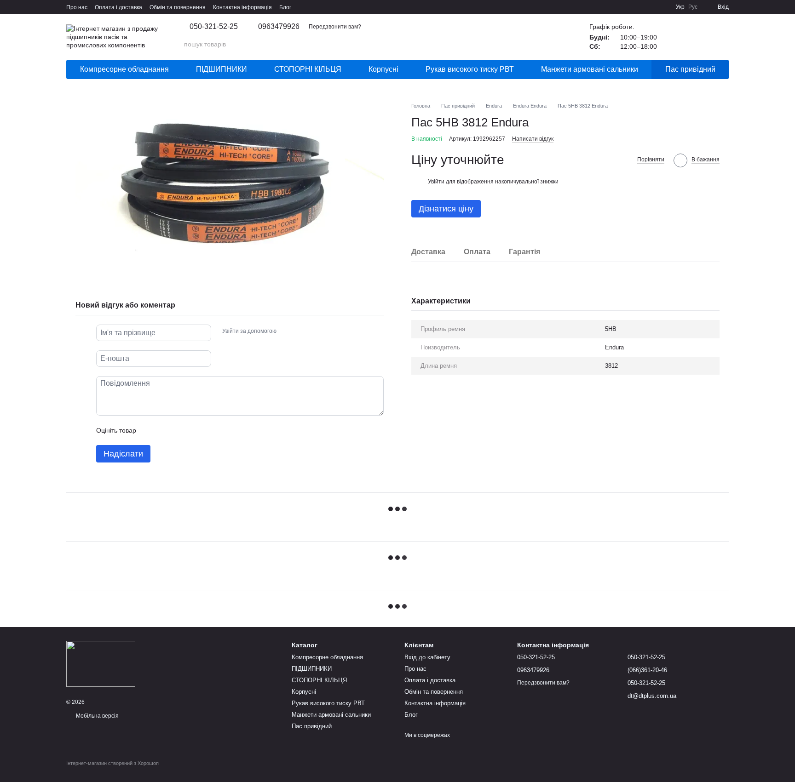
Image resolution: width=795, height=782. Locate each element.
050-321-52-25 (214, 26)
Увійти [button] (436, 181)
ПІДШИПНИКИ (221, 69)
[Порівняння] (697, 36)
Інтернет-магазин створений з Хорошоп (112, 763)
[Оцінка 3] (180, 430)
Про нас (76, 7)
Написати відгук (532, 139)
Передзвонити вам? (335, 26)
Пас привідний (690, 69)
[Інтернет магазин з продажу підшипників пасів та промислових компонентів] (100, 663)
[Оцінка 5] (210, 430)
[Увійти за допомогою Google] (301, 331)
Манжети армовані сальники (589, 69)
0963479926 (279, 26)
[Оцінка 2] (166, 430)
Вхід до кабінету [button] (427, 657)
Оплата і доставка (118, 7)
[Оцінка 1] (151, 430)
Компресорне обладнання (124, 69)
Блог (285, 7)
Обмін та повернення (178, 7)
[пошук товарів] (552, 44)
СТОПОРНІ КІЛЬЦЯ (307, 69)
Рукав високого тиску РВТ (470, 69)
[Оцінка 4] (195, 430)
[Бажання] (673, 36)
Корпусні (383, 69)
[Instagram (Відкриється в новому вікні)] (630, 7)
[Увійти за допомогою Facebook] (286, 331)
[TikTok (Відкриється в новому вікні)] (641, 7)
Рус (692, 7)
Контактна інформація (242, 7)
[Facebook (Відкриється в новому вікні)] (652, 7)
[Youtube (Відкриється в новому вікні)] (663, 7)
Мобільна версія (97, 716)
